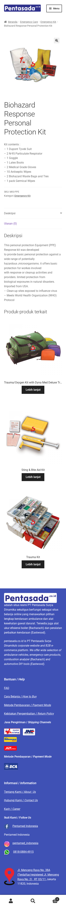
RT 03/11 (40, 879)
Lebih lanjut (33, 389)
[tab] (33, 213)
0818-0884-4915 (23, 851)
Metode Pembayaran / (27, 705)
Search (33, 901)
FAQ (6, 688)
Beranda (12, 21)
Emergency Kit (48, 21)
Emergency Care (29, 21)
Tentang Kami (20, 792)
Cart (51, 898)
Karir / (12, 809)
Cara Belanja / (20, 696)
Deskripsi (9, 213)
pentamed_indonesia (25, 843)
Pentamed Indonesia (25, 826)
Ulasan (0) (10, 223)
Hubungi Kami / (21, 800)
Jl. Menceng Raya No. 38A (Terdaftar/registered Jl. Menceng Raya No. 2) (38, 874)
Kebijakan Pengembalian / (29, 713)
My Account (11, 901)
